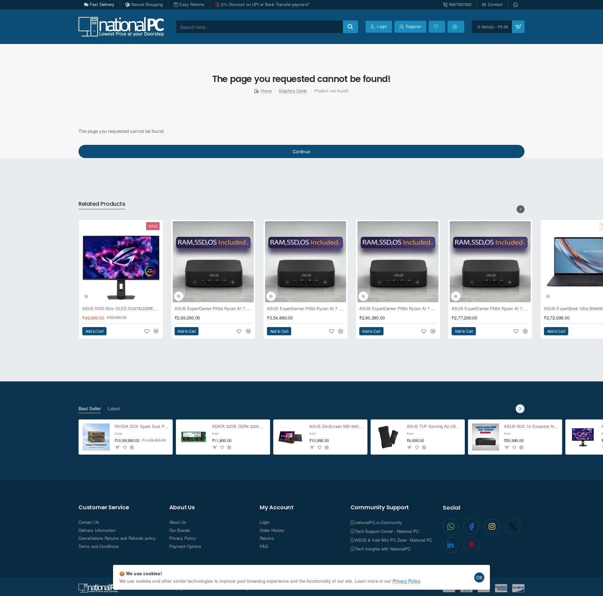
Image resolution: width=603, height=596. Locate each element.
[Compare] (456, 27)
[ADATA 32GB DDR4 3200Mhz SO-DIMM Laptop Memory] (193, 437)
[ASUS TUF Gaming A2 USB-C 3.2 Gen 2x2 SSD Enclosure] (388, 437)
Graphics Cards (293, 91)
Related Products (102, 204)
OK (479, 577)
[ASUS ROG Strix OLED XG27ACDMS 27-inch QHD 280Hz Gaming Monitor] (583, 437)
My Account (277, 507)
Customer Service (104, 507)
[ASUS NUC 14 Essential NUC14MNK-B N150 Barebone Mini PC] (486, 437)
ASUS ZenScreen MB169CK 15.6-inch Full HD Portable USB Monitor (336, 426)
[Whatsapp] (516, 4)
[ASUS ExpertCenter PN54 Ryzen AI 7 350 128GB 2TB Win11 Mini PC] (397, 261)
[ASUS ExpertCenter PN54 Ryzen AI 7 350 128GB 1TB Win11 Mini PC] (490, 261)
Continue (301, 151)
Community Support (379, 507)
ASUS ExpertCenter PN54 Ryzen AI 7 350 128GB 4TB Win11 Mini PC (305, 308)
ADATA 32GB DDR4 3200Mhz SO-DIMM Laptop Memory (239, 426)
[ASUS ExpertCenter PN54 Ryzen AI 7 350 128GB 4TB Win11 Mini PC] (305, 261)
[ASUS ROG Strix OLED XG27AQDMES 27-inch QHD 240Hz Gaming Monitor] (120, 261)
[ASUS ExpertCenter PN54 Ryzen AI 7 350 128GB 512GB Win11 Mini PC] (213, 261)
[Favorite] (437, 27)
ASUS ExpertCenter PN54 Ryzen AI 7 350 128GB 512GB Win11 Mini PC (213, 308)
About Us (182, 507)
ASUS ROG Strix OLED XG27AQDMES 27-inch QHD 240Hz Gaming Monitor (121, 308)
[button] (86, 296)
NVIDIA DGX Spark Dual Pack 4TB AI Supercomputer (142, 426)
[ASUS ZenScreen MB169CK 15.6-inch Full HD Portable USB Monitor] (291, 437)
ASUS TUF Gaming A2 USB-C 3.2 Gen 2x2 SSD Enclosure (434, 426)
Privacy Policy (406, 581)
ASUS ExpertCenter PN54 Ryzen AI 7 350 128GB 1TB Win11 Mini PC (490, 308)
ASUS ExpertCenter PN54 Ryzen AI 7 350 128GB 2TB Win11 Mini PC (398, 308)
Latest (114, 409)
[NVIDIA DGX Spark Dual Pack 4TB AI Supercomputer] (96, 437)
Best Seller (90, 409)
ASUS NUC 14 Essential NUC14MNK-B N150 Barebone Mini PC (531, 426)
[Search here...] (350, 26)
